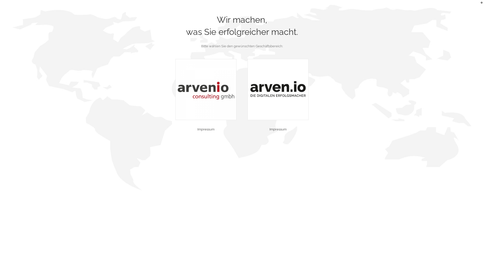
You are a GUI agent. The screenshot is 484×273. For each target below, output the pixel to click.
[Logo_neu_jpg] (206, 61)
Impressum (206, 129)
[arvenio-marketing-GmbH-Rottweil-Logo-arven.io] (278, 61)
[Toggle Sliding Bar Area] (479, 4)
